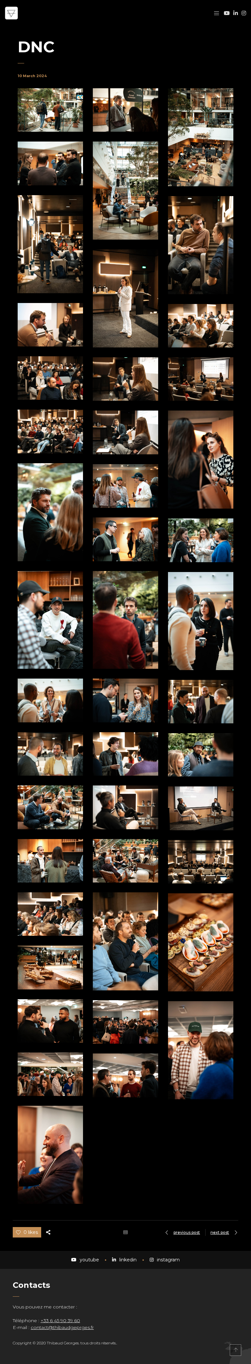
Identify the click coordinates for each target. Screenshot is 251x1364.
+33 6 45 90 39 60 (60, 1320)
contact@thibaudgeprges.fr (62, 1327)
